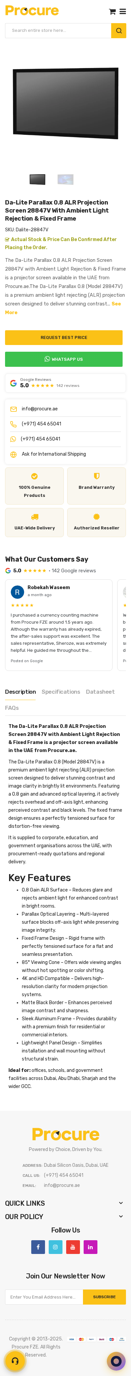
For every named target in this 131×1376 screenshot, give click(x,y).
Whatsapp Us (67, 359)
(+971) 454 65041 (41, 424)
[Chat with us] (116, 1361)
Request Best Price (64, 337)
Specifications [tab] (61, 691)
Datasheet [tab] (100, 691)
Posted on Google (27, 661)
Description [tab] (20, 691)
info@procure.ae (40, 409)
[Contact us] (15, 1361)
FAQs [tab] (11, 707)
